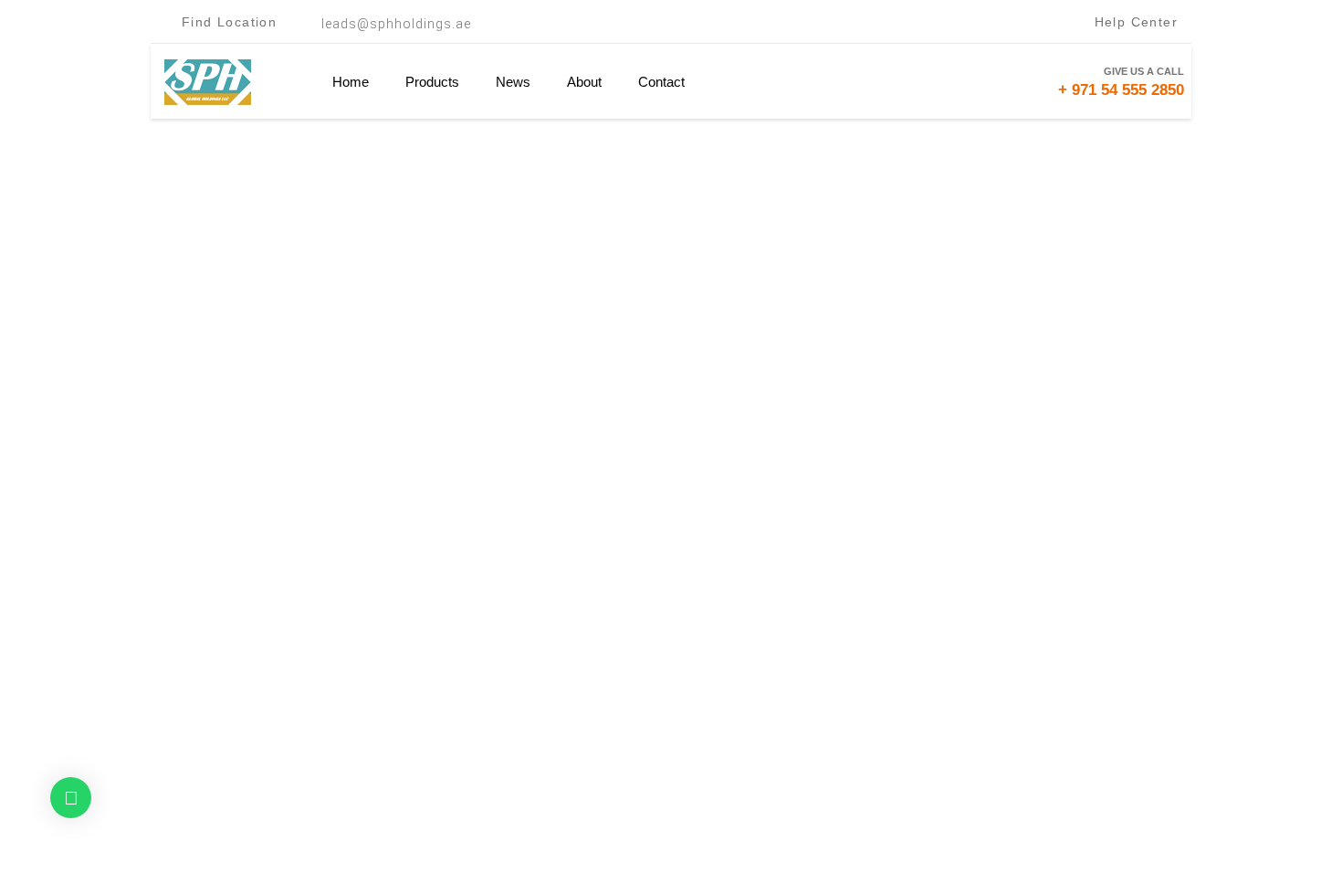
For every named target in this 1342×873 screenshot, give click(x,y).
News (513, 81)
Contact (661, 81)
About (584, 81)
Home (350, 81)
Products (432, 81)
